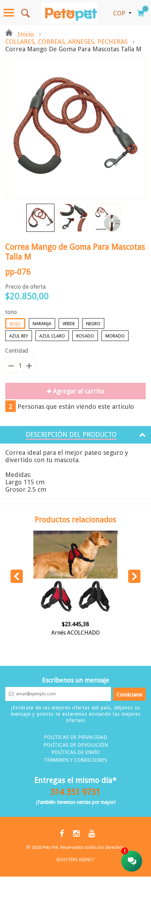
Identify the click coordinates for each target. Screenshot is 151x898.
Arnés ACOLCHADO (75, 632)
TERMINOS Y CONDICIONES (75, 760)
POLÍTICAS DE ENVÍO (75, 752)
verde (69, 323)
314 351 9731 (75, 792)
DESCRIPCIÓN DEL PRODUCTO (71, 435)
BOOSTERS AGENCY (75, 859)
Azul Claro (52, 336)
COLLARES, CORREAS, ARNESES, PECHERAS (66, 41)
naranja (42, 323)
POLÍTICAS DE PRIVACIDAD (75, 737)
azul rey (18, 336)
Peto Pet (50, 847)
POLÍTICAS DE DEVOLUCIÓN (76, 745)
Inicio (25, 34)
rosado (85, 336)
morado (115, 336)
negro (93, 323)
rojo (15, 324)
